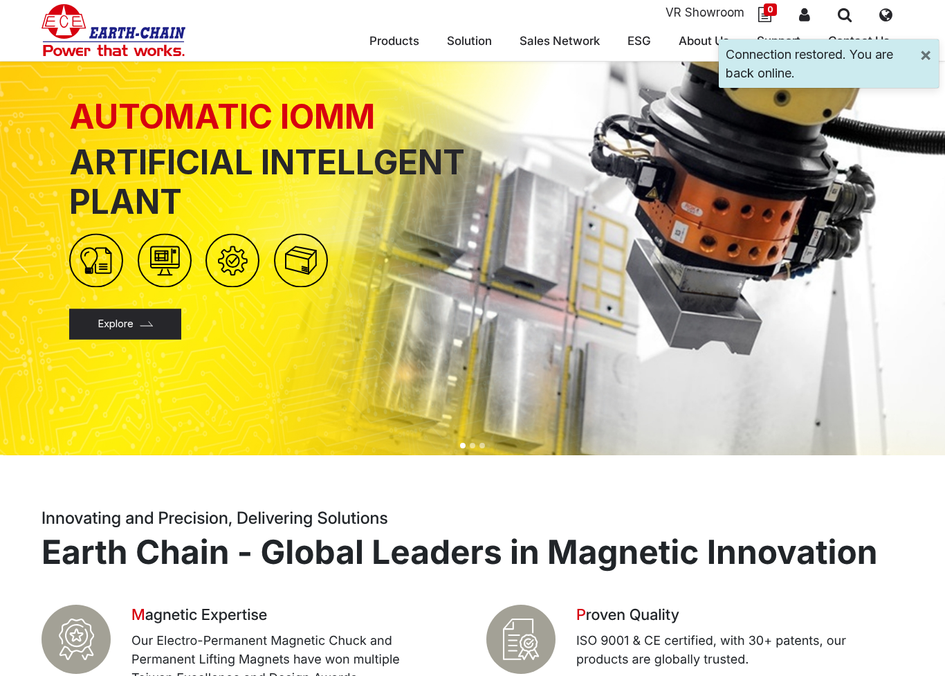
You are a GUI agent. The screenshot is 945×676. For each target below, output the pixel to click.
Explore (116, 323)
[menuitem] (560, 43)
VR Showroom (705, 12)
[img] (32, 258)
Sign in (804, 14)
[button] (844, 14)
